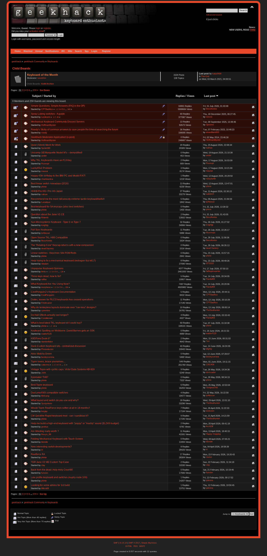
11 (65, 365)
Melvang (45, 396)
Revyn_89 (46, 434)
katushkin (42, 78)
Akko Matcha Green (41, 353)
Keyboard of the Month (42, 74)
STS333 (210, 263)
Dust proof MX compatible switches (49, 392)
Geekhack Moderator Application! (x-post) (53, 137)
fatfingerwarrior (213, 271)
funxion (44, 473)
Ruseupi (45, 163)
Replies (180, 95)
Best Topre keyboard (42, 384)
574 (34, 90)
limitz (43, 271)
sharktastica (47, 179)
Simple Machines (149, 543)
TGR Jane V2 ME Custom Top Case (50, 462)
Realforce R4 (38, 454)
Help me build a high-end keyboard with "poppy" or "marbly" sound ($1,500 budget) (75, 423)
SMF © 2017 (134, 543)
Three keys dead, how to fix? (46, 276)
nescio (209, 117)
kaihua (209, 148)
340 (68, 109)
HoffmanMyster (48, 125)
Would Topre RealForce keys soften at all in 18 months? (60, 408)
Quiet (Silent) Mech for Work (46, 145)
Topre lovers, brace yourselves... (48, 361)
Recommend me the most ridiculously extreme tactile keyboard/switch (68, 199)
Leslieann (45, 117)
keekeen (210, 411)
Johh (43, 373)
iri (42, 450)
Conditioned (46, 318)
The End (205, 76)
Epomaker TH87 (39, 377)
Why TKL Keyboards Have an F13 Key (51, 160)
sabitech (210, 194)
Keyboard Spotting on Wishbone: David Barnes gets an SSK (63, 330)
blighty (209, 349)
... (31, 90)
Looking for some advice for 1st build (50, 485)
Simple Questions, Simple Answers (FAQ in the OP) (58, 105)
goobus (44, 427)
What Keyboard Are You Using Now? (50, 283)
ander (44, 156)
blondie (44, 442)
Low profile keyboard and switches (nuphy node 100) (59, 477)
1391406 (210, 364)
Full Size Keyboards (41, 229)
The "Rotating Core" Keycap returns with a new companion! (62, 245)
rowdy (44, 132)
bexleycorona (47, 357)
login (38, 28)
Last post (210, 95)
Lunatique (45, 202)
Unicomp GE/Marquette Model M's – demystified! (56, 152)
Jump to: (227, 514)
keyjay (44, 411)
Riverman (210, 232)
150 (66, 287)
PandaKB (210, 279)
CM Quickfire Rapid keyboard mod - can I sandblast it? (60, 415)
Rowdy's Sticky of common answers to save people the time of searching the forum (74, 129)
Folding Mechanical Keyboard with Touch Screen (57, 438)
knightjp (44, 225)
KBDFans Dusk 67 (40, 338)
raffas (44, 279)
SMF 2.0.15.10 (121, 543)
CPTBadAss (47, 109)
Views (190, 95)
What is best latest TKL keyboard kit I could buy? (56, 322)
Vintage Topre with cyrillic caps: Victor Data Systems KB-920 (63, 369)
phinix (44, 186)
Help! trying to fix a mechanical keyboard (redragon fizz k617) (63, 260)
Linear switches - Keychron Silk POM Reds (53, 253)
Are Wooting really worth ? (45, 431)
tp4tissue (210, 202)
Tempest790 (212, 387)
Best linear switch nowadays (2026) (50, 183)
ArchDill (209, 426)
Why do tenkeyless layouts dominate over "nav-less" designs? (63, 307)
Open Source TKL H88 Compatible (49, 237)
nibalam (44, 264)
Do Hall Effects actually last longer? (49, 315)
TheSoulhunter (213, 310)
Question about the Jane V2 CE (47, 214)
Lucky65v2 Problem (41, 168)
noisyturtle (211, 178)
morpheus (46, 287)
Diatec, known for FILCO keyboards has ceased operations (62, 299)
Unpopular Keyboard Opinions (47, 268)
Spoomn (210, 124)
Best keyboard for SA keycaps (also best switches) (57, 206)
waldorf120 (46, 334)
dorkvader (211, 372)
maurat (44, 171)
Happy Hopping (213, 434)
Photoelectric (47, 349)
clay (43, 465)
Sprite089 (45, 148)
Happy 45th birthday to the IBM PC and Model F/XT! (58, 175)
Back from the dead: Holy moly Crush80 (52, 469)
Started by (50, 95)
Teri (208, 341)
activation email (36, 31)
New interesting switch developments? (51, 446)
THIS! (252, 30)
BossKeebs (211, 109)
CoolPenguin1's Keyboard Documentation (53, 292)
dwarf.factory (47, 248)
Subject (36, 95)
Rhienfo (44, 217)
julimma (209, 480)
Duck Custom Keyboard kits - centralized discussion (58, 346)
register (46, 28)
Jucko (209, 457)
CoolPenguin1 (47, 295)
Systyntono (46, 403)
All (58, 117)
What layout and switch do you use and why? (55, 400)
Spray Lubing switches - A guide (48, 113)
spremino (45, 310)
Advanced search (214, 15)
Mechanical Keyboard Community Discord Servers (57, 121)
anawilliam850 (212, 132)
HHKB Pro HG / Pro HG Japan (47, 191)
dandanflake (47, 341)
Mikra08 (45, 488)
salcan (44, 194)
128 (61, 272)
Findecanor (46, 303)
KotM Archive (47, 84)
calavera (45, 364)
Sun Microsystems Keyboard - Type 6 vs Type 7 (56, 222)
